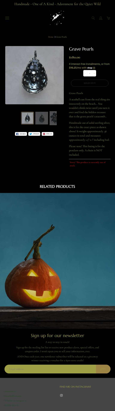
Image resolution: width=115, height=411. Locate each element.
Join (103, 369)
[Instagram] (61, 395)
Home (50, 37)
